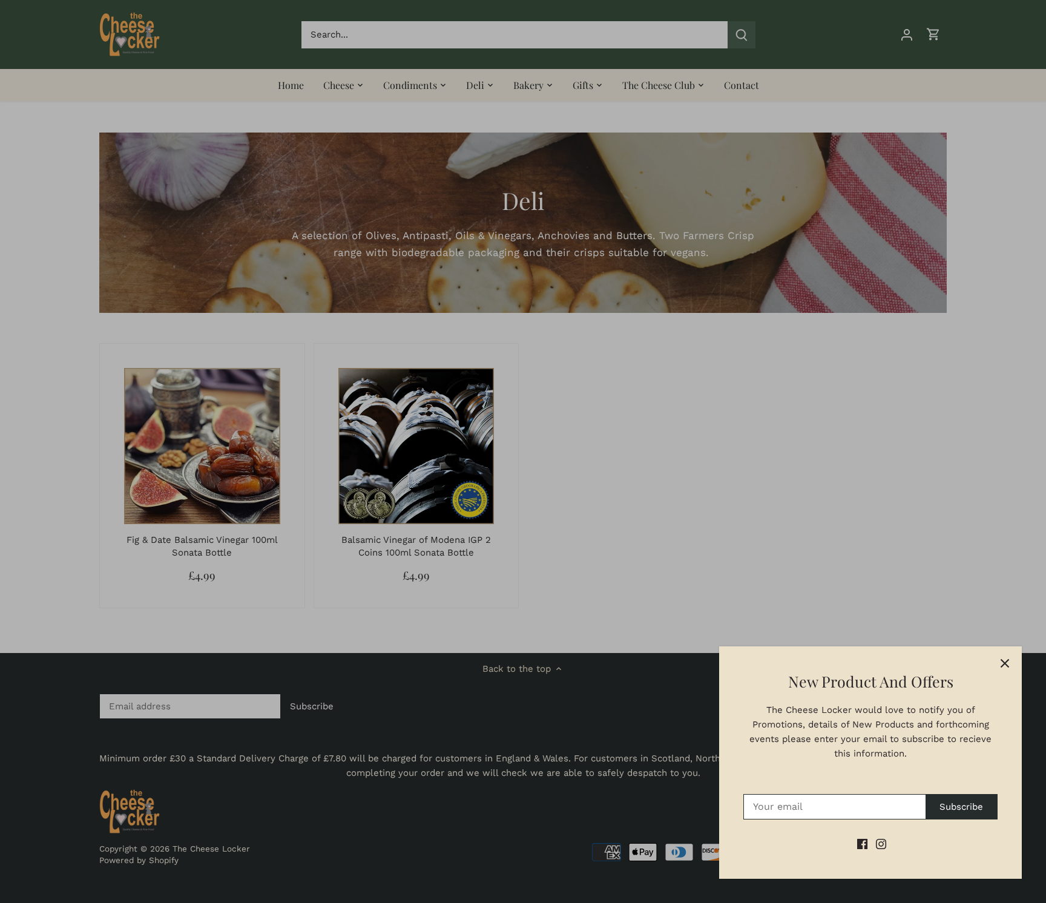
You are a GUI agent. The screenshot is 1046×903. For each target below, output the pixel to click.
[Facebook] (862, 844)
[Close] (1005, 663)
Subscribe (961, 806)
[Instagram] (881, 844)
